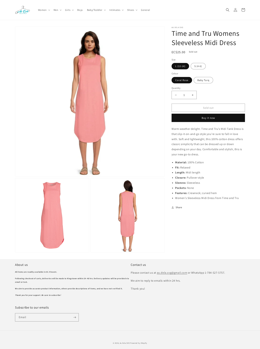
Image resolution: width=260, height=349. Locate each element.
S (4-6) (198, 66)
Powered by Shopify (138, 343)
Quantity (176, 88)
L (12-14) (180, 66)
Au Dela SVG (125, 343)
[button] (43, 10)
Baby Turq (203, 80)
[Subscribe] (75, 317)
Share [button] (179, 207)
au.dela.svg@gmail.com (172, 273)
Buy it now (208, 118)
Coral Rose (181, 80)
